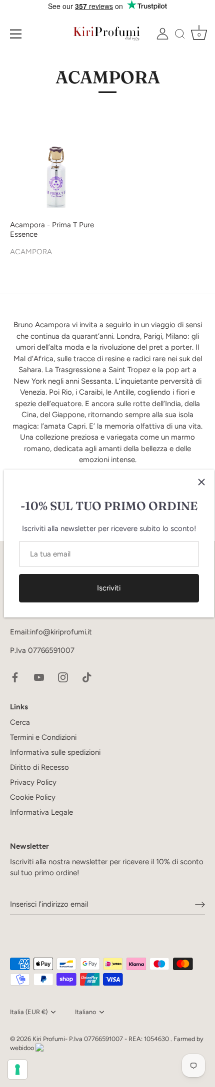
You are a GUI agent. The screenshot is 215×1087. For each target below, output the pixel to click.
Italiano (85, 1012)
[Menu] (16, 34)
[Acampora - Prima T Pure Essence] (56, 168)
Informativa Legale (41, 812)
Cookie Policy (33, 797)
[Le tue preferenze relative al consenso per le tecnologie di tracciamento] (17, 1069)
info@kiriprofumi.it (61, 631)
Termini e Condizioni (43, 737)
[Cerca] (180, 35)
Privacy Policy (33, 782)
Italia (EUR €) (29, 1012)
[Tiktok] (87, 676)
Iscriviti (108, 587)
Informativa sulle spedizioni (55, 752)
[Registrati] (200, 904)
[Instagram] (63, 676)
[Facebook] (15, 676)
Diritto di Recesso (39, 767)
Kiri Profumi (48, 1039)
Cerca (20, 722)
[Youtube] (39, 676)
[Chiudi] (201, 482)
